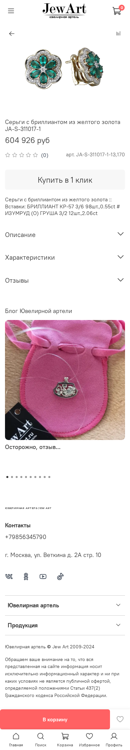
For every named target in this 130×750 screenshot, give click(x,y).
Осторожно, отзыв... (33, 447)
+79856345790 (25, 537)
